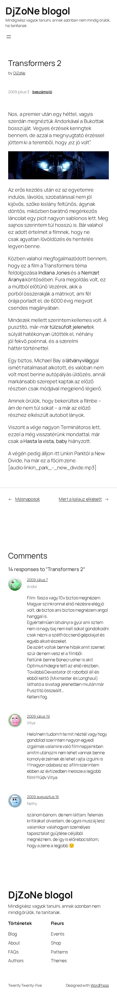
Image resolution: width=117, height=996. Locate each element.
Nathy (32, 803)
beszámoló (42, 91)
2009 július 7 (37, 579)
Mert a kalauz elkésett (80, 499)
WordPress (100, 985)
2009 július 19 (38, 716)
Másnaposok (27, 499)
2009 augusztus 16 (43, 796)
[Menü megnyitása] (8, 37)
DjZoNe (19, 73)
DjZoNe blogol (37, 10)
